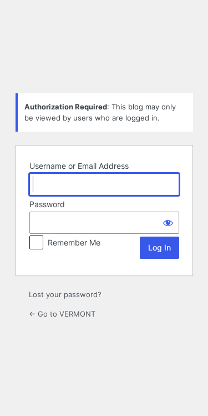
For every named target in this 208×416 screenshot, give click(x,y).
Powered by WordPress (104, 56)
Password (47, 204)
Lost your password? (65, 294)
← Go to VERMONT (62, 313)
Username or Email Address (79, 166)
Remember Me (74, 242)
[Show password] (168, 223)
